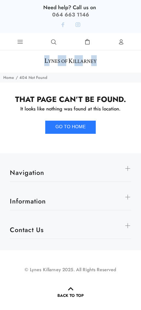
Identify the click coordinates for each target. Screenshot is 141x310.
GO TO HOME (70, 126)
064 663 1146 (70, 14)
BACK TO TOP (70, 295)
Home (8, 78)
